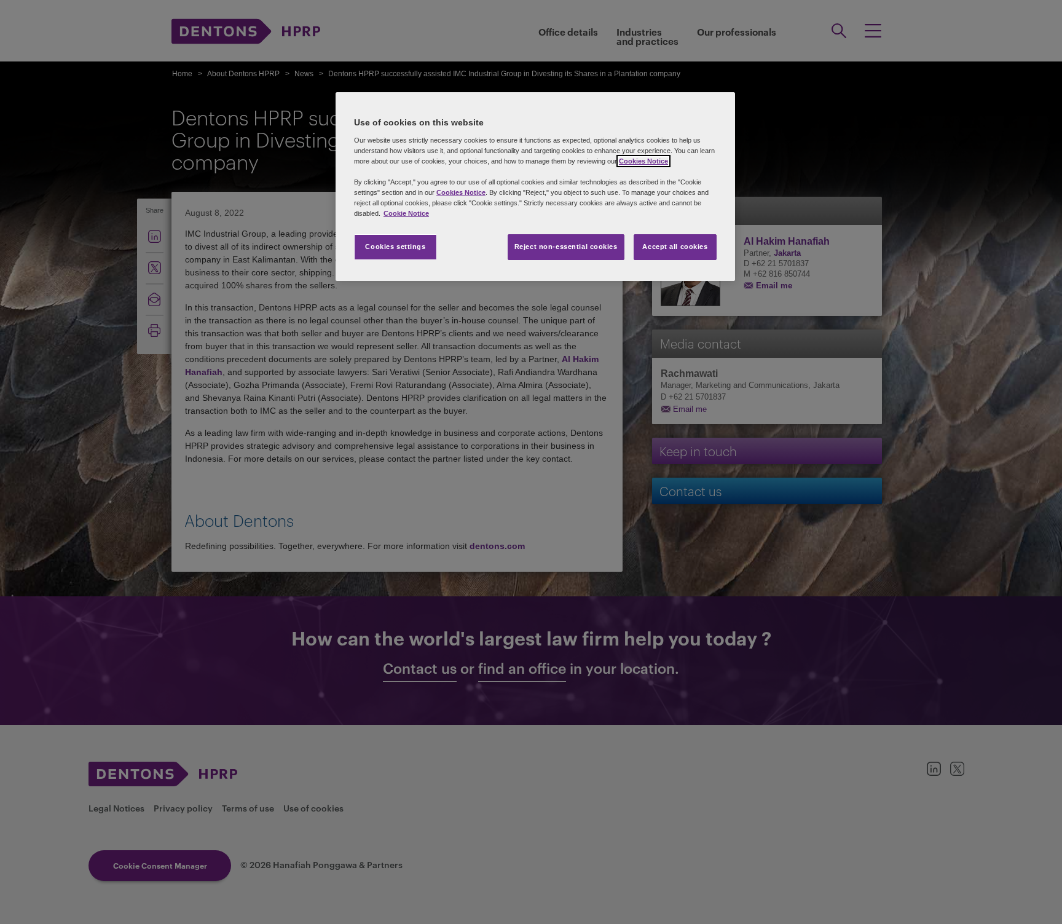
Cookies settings (395, 246)
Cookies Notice (643, 161)
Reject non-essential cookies (566, 246)
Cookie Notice (406, 213)
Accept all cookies (674, 246)
